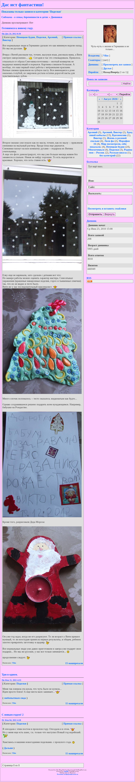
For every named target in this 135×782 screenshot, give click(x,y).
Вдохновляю (119, 135)
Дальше (8, 748)
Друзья (107, 68)
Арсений (92, 132)
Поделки (41, 37)
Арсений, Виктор (112, 132)
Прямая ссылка (72, 37)
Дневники (56, 17)
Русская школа (118, 152)
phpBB (66, 771)
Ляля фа (109, 141)
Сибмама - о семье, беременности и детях (24, 17)
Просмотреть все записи (117, 64)
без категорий (107, 155)
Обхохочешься (96, 149)
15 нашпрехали (74, 663)
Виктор (97, 138)
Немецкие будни (25, 37)
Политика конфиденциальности (67, 774)
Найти (126, 83)
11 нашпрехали (74, 703)
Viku (14, 663)
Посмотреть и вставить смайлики (107, 208)
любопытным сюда (15, 698)
